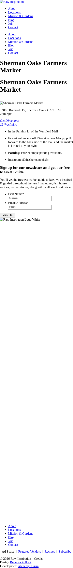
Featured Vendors (29, 551)
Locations (14, 12)
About (12, 8)
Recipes (50, 551)
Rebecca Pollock (20, 562)
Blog (11, 20)
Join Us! (7, 215)
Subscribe (65, 551)
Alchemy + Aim (28, 566)
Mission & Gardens (20, 16)
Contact (13, 27)
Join (10, 23)
